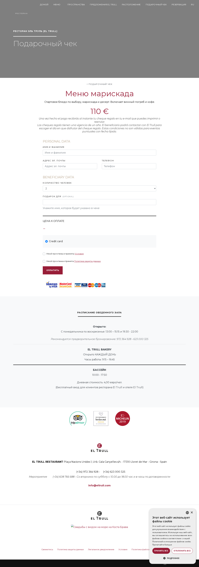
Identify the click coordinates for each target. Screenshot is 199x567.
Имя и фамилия (53, 147)
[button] (172, 558)
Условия (79, 254)
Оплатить (52, 270)
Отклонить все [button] (182, 550)
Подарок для (58, 196)
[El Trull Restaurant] (21, 7)
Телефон (108, 160)
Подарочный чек (156, 4)
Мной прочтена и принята (73, 261)
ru (192, 4)
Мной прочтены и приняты (65, 254)
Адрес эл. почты (54, 160)
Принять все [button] (161, 550)
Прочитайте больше (162, 544)
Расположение (131, 4)
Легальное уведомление (101, 549)
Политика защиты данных (87, 261)
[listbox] (187, 512)
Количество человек (57, 183)
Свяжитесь (47, 549)
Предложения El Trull (103, 4)
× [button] (191, 512)
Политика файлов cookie (145, 549)
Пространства (76, 4)
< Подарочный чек (100, 84)
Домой (44, 4)
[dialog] (172, 536)
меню (57, 4)
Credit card (56, 241)
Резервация (179, 4)
